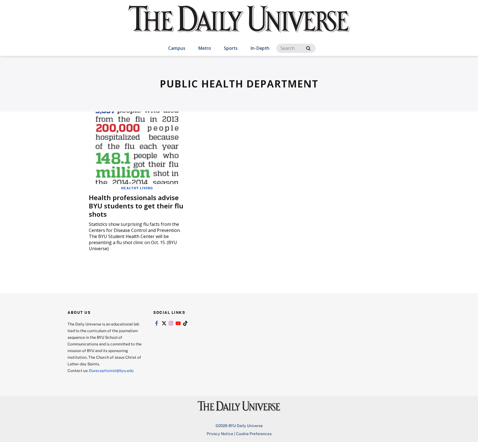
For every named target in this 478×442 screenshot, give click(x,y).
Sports (231, 48)
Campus (176, 48)
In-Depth (259, 48)
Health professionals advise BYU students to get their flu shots (136, 206)
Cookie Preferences (254, 433)
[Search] (308, 48)
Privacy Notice (220, 433)
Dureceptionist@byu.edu (111, 370)
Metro (204, 48)
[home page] (239, 25)
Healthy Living (137, 188)
